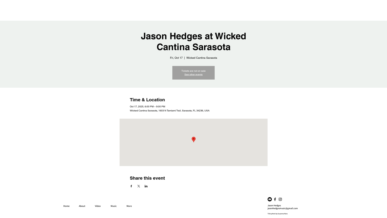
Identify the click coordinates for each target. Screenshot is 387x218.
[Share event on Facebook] (131, 186)
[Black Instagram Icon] (280, 199)
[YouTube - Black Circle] (270, 199)
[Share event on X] (138, 186)
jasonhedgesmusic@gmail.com (283, 208)
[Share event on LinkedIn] (146, 186)
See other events (193, 74)
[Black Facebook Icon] (275, 199)
